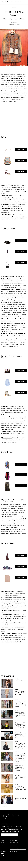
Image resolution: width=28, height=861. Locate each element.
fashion (11, 1)
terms (11, 847)
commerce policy (14, 842)
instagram (3, 851)
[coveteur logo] (5, 1)
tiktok (2, 855)
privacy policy (13, 844)
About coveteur (5, 824)
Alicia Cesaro (14, 22)
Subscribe (9, 834)
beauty (15, 1)
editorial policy (13, 840)
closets (19, 1)
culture (23, 1)
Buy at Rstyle (20, 149)
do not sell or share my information (18, 849)
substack (3, 853)
